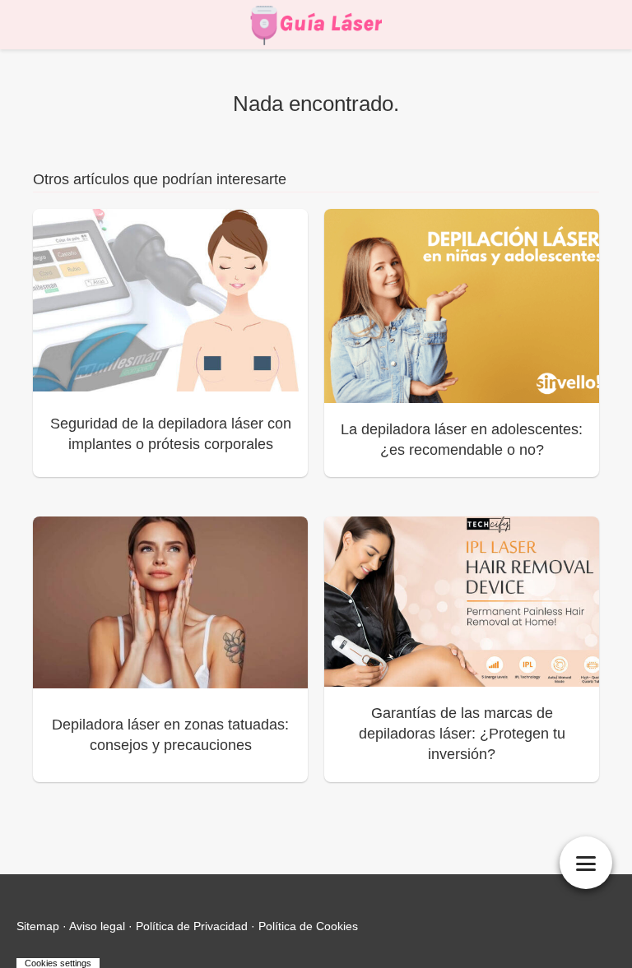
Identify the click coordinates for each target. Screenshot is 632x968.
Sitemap (37, 926)
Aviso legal (97, 926)
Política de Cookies (308, 926)
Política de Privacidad (192, 926)
